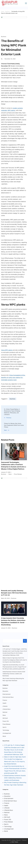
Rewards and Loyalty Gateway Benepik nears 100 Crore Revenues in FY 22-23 (14, 593)
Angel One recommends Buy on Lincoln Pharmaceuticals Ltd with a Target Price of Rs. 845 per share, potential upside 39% (14, 667)
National (5, 712)
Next (5, 430)
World (4, 736)
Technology (6, 730)
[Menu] (26, 3)
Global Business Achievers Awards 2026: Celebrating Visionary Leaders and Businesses (14, 673)
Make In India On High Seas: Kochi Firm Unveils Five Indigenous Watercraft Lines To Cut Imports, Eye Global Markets (15, 660)
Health (4, 703)
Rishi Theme (15, 842)
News (10, 474)
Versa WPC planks (7, 350)
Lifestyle (5, 706)
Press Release (18, 474)
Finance (5, 700)
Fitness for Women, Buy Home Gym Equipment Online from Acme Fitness (14, 425)
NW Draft (5, 718)
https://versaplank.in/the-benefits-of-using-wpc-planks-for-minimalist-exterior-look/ (13, 377)
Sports (4, 727)
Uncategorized (7, 733)
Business (3, 36)
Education (5, 691)
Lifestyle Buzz (6, 709)
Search (25, 641)
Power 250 (6, 721)
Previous (8, 417)
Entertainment (7, 694)
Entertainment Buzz (8, 697)
